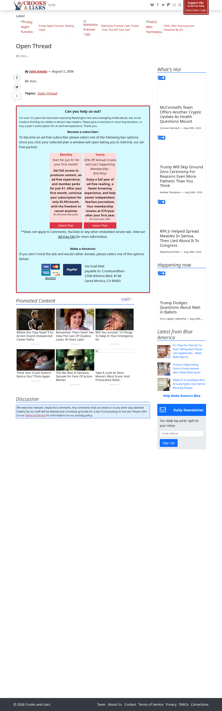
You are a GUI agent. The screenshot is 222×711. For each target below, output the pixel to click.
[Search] (180, 5)
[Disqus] (83, 549)
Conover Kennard (169, 128)
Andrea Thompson (170, 192)
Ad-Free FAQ (67, 236)
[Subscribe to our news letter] (174, 5)
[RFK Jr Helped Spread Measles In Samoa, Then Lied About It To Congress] (181, 213)
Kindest (50, 278)
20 (160, 273)
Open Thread (34, 46)
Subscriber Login (196, 10)
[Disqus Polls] (83, 463)
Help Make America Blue (181, 395)
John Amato (38, 71)
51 (160, 201)
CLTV (51, 5)
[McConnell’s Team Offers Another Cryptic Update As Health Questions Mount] (181, 89)
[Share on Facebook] (17, 77)
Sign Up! (169, 443)
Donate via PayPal (72, 270)
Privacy (171, 704)
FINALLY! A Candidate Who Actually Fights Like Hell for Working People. (189, 384)
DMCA (184, 704)
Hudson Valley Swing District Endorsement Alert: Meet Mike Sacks (187, 368)
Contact (130, 704)
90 (160, 137)
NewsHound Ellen (170, 251)
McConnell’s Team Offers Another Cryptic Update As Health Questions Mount (181, 114)
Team (101, 704)
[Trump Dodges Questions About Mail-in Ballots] (181, 284)
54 (160, 77)
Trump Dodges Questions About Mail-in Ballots (180, 307)
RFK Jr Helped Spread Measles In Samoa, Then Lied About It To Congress (179, 238)
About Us (115, 704)
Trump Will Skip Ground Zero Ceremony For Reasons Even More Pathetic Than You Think (181, 176)
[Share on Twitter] (17, 87)
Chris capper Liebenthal (173, 318)
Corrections (200, 704)
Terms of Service (35, 415)
